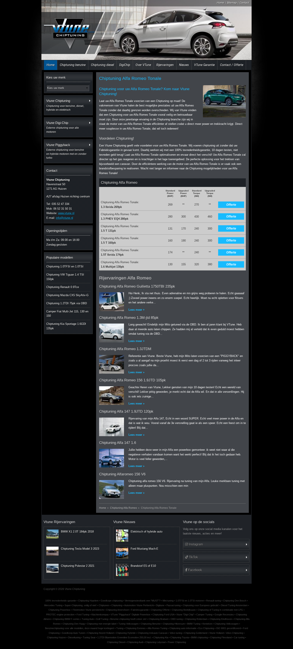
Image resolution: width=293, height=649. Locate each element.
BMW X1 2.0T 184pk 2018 (77, 531)
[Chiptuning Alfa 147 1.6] (111, 457)
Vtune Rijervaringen (59, 522)
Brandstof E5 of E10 (143, 565)
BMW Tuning (193, 623)
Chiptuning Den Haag (74, 623)
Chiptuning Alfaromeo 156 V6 (122, 474)
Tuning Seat (89, 637)
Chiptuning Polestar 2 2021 (77, 565)
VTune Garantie (204, 65)
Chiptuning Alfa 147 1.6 (117, 443)
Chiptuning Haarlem (88, 600)
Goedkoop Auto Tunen (73, 633)
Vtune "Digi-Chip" (185, 614)
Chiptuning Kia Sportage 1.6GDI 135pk (66, 326)
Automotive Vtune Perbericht (139, 605)
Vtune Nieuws (124, 522)
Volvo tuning (176, 633)
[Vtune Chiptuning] (68, 31)
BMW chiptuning (199, 637)
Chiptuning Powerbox (59, 610)
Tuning (119, 628)
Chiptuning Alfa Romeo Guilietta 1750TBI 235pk (137, 286)
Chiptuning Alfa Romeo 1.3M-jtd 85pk (129, 318)
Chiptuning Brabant (158, 619)
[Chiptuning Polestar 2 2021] (52, 568)
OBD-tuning (177, 619)
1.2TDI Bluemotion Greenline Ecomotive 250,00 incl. (124, 637)
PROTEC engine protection (60, 614)
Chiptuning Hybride (126, 633)
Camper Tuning (204, 614)
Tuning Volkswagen (128, 623)
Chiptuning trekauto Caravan (153, 633)
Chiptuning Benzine (151, 623)
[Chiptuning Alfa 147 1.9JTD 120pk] (111, 426)
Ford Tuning (83, 614)
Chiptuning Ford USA (163, 614)
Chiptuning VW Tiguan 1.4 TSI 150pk (65, 277)
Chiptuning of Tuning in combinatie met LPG (220, 610)
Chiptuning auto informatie (182, 628)
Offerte (231, 205)
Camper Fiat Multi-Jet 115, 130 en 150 (67, 314)
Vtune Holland (216, 633)
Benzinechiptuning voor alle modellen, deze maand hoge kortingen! (79, 628)
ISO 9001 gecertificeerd (228, 628)
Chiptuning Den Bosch (234, 600)
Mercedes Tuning (53, 605)
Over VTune (143, 65)
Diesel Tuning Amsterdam (234, 605)
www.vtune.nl (66, 213)
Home (220, 2)
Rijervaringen (165, 65)
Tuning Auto (88, 619)
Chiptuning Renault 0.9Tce (62, 287)
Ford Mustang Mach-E (144, 548)
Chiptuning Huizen (56, 637)
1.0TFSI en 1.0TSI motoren (190, 600)
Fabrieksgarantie (140, 610)
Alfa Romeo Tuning (157, 628)
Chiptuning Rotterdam (196, 619)
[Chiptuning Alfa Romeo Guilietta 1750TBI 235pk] (111, 300)
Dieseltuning (74, 637)
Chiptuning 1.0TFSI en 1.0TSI (64, 266)
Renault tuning (213, 600)
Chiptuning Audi (135, 642)
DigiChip (124, 65)
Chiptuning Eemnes (135, 628)
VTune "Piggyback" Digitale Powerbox (130, 614)
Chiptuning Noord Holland (100, 633)
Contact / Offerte (231, 65)
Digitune (160, 605)
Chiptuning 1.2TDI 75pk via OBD (66, 303)
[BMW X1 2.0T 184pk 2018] (52, 534)
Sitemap (232, 2)
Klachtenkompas (100, 614)
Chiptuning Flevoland (221, 637)
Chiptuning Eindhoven (221, 619)
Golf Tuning (102, 619)
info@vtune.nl (64, 217)
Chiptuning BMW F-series (66, 619)
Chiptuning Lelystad (155, 642)
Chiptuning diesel (102, 65)
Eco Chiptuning (206, 628)
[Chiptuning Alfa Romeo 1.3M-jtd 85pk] (111, 332)
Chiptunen (104, 605)
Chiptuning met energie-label (101, 623)
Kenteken (207, 623)
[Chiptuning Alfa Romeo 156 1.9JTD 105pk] (111, 394)
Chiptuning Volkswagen (226, 623)
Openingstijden (56, 231)
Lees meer (135, 309)
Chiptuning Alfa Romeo (123, 507)
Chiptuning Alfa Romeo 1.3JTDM (125, 349)
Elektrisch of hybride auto (146, 531)
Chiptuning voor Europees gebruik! (201, 605)
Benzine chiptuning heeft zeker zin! (128, 619)
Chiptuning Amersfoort (117, 610)
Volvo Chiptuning (234, 633)
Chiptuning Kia (160, 637)
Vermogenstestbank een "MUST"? (142, 600)
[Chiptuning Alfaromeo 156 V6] (111, 488)
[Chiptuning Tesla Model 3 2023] (52, 551)
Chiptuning (116, 605)
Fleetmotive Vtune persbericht (88, 610)
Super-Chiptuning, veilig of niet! (81, 605)
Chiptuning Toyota (179, 637)
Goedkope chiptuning (112, 600)
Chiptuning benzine (73, 65)
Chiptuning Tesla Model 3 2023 (80, 548)
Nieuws (184, 65)
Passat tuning (173, 605)
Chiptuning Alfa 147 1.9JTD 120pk (126, 411)
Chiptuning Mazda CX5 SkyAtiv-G (67, 295)
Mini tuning (168, 600)
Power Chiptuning (177, 642)
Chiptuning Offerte (160, 610)
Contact (244, 2)
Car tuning (239, 637)
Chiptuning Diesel (116, 642)
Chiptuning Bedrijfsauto (184, 610)
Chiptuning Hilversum (174, 623)
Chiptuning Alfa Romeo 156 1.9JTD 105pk (132, 380)
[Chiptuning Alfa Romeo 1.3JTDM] (111, 363)
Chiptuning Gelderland (195, 633)
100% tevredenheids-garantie (60, 600)
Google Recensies (224, 614)
